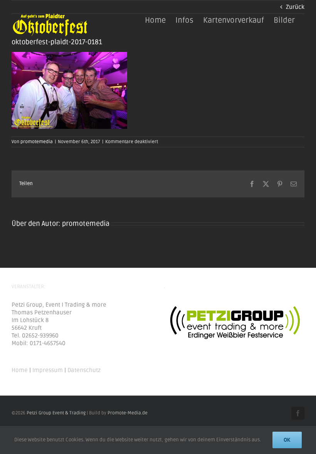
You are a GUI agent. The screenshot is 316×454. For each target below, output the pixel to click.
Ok (287, 439)
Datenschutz (84, 370)
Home (20, 370)
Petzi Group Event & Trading (56, 413)
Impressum (47, 370)
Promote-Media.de (128, 413)
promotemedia (36, 142)
